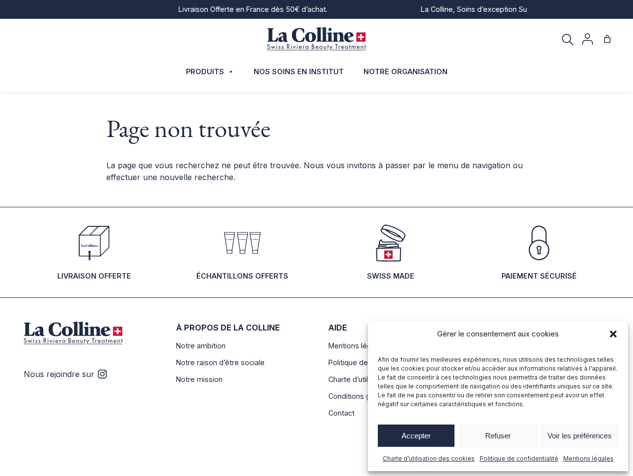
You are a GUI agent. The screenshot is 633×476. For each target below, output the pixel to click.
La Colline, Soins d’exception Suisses (477, 9)
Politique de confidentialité (519, 458)
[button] (613, 334)
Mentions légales (588, 458)
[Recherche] (568, 39)
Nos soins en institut (299, 71)
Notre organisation (405, 71)
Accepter (416, 435)
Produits (205, 71)
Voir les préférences (579, 435)
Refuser (498, 435)
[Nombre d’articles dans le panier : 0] (607, 39)
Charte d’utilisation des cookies (429, 458)
